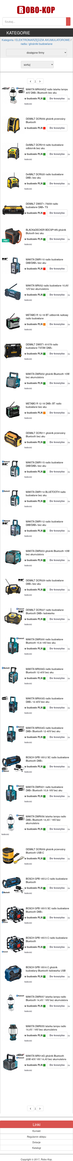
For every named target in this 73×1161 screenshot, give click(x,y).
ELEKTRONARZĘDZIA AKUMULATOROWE (42, 40)
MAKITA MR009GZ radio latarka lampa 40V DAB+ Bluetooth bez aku (47, 91)
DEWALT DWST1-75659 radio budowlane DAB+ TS (42, 205)
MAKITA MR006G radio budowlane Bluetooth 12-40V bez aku (44, 670)
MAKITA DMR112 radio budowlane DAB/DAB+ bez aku (44, 523)
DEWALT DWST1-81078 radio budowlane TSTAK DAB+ (42, 346)
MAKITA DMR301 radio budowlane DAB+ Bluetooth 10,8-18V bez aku (44, 788)
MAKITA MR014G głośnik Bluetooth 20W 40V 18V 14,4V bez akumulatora (46, 1057)
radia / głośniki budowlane (36, 44)
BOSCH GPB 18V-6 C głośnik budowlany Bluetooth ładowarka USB (46, 968)
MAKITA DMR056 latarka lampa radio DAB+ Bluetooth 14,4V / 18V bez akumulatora (46, 820)
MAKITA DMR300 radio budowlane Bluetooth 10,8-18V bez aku (44, 641)
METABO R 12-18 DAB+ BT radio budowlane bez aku (43, 405)
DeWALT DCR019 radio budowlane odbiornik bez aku (44, 146)
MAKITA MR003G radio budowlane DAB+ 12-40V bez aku (44, 700)
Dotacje (36, 1142)
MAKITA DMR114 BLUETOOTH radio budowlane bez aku (46, 493)
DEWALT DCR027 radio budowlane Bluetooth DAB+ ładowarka (45, 611)
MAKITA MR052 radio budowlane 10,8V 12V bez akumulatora (47, 287)
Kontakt (36, 1131)
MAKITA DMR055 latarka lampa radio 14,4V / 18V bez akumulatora (46, 1027)
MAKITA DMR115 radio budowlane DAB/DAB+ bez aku (44, 464)
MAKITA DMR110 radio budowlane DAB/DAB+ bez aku (44, 261)
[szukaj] (68, 21)
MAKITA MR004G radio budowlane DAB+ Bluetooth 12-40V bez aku (44, 729)
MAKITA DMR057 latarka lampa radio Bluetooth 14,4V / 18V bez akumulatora (47, 998)
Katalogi (36, 1147)
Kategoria (7, 40)
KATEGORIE (18, 33)
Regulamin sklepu (36, 1136)
